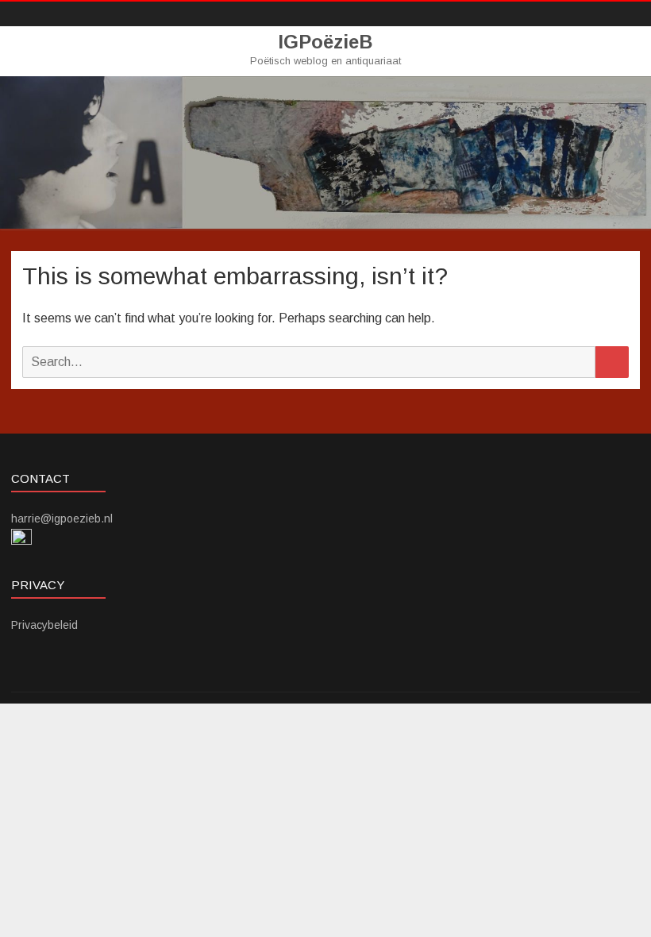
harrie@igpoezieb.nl (62, 518)
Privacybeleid (44, 625)
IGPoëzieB (325, 42)
